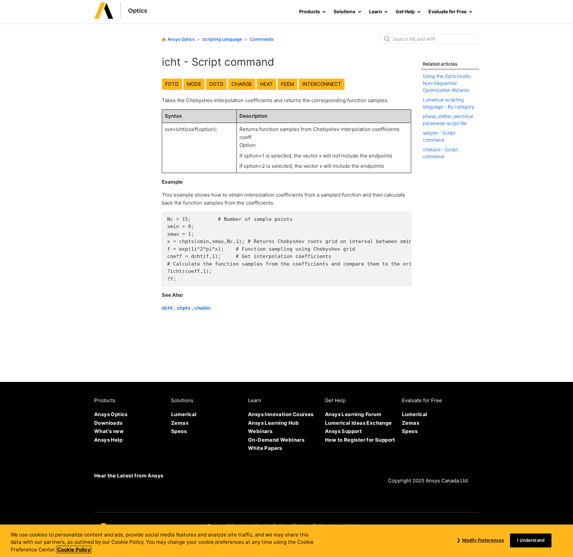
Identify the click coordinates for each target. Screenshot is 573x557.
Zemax (180, 423)
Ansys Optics (181, 39)
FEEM (287, 84)
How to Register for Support (360, 440)
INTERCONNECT (321, 84)
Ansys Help (108, 440)
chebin (202, 308)
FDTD (172, 84)
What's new (109, 431)
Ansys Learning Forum (353, 414)
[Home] (120, 17)
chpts (184, 308)
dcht (168, 308)
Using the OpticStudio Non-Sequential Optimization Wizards (447, 83)
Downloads (108, 423)
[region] (286, 541)
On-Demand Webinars (276, 440)
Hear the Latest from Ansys (128, 475)
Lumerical (184, 414)
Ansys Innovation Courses (281, 414)
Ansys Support (343, 431)
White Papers (265, 448)
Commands (262, 39)
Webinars (260, 431)
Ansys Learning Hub (273, 423)
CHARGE (241, 84)
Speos (179, 431)
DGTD (216, 84)
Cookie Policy (74, 549)
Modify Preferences (483, 540)
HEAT (266, 84)
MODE (194, 84)
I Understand (530, 540)
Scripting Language (222, 39)
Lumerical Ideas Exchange (358, 423)
